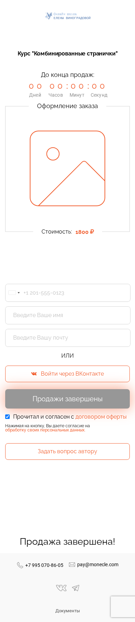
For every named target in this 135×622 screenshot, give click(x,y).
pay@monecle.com (97, 564)
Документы (67, 610)
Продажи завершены (68, 399)
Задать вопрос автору (67, 451)
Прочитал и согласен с (70, 417)
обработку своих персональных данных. (45, 430)
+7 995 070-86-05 (44, 565)
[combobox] (14, 292)
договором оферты (101, 416)
